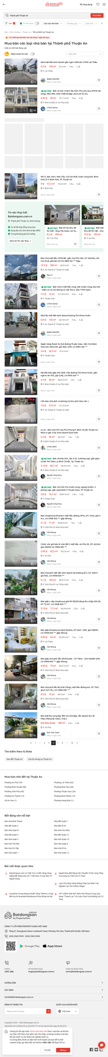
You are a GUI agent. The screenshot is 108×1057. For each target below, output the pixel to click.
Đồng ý (63, 1050)
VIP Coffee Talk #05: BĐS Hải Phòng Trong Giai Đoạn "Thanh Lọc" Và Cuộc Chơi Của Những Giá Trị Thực (81, 896)
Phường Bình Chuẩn (15, 787)
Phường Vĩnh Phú (14, 791)
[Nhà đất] (54, 3)
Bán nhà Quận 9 (61, 843)
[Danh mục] (4, 4)
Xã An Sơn (10, 800)
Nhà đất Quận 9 (11, 834)
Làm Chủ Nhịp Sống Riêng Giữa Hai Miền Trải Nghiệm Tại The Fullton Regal (79, 884)
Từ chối (47, 1050)
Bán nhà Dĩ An (60, 848)
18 (72, 742)
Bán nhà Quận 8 (11, 830)
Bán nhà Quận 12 (61, 852)
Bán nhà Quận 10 (61, 839)
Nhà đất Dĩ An (60, 825)
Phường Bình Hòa (64, 787)
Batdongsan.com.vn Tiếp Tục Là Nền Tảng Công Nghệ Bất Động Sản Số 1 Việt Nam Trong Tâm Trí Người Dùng (30, 876)
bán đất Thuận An (14, 759)
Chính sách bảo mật (38, 1031)
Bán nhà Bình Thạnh (13, 821)
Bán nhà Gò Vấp (11, 848)
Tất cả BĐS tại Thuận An (43, 32)
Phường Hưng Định (64, 800)
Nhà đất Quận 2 (11, 825)
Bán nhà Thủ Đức (11, 843)
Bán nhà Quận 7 (11, 852)
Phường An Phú (13, 782)
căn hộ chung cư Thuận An (40, 759)
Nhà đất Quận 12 (61, 834)
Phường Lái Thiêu (64, 782)
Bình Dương (15, 32)
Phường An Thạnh (14, 796)
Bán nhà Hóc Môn (62, 830)
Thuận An (26, 32)
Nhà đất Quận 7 (61, 821)
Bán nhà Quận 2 (11, 839)
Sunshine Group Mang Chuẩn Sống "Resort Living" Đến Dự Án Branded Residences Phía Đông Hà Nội (31, 895)
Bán (6, 32)
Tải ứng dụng (86, 4)
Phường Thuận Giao (65, 791)
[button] (102, 23)
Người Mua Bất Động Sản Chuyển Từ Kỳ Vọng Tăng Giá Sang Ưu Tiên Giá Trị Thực (81, 874)
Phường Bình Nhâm (64, 796)
